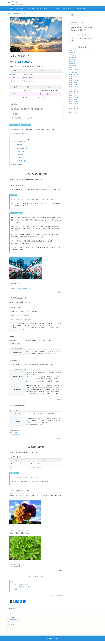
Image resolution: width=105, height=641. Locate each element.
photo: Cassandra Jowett (13, 525)
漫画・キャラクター (23, 151)
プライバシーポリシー (13, 622)
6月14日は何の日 (73, 78)
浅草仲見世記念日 (20, 145)
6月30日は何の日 (73, 112)
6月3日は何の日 (73, 55)
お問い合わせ (10, 624)
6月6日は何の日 (73, 61)
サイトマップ (10, 617)
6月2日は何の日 (73, 53)
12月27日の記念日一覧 (21, 148)
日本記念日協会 (13, 435)
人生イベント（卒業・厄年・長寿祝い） (22, 587)
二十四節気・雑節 (81, 8)
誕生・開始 (21, 157)
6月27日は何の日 (73, 106)
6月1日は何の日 (73, 50)
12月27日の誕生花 (17, 164)
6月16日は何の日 (73, 82)
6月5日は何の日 (73, 59)
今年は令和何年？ (16, 589)
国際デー (20, 154)
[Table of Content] (29, 139)
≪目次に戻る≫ (58, 292)
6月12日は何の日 (73, 74)
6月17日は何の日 (73, 84)
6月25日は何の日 (73, 101)
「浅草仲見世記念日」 (27, 77)
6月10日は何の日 (73, 70)
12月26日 (12, 74)
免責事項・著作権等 (12, 619)
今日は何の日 (19, 8)
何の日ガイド (13, 2)
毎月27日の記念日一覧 (21, 161)
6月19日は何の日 (73, 89)
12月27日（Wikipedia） (15, 432)
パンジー (24, 94)
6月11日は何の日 (73, 72)
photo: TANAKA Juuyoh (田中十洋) (15, 560)
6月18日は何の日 (73, 87)
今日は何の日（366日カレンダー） (20, 584)
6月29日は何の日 (73, 110)
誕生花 (39, 8)
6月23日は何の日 (73, 97)
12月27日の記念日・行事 (19, 141)
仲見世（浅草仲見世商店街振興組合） (18, 288)
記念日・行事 (30, 8)
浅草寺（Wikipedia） (14, 286)
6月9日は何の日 (73, 67)
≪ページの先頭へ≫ (57, 595)
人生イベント (55, 8)
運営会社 (9, 627)
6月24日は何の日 (73, 99)
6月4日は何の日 (73, 57)
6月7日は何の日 (73, 63)
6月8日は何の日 (73, 65)
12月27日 (12, 77)
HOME (11, 8)
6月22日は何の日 (73, 95)
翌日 (42, 576)
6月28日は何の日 (73, 108)
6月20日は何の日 (73, 91)
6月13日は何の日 (73, 76)
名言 (45, 8)
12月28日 (12, 81)
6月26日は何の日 (73, 104)
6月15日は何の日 (73, 80)
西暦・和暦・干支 (67, 8)
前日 (29, 576)
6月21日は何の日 (73, 93)
